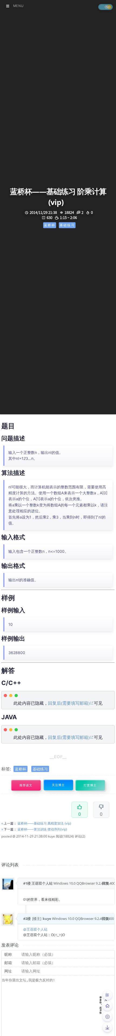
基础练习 (40, 769)
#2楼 (27, 918)
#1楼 (27, 883)
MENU (18, 6)
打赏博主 (90, 785)
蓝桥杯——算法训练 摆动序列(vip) (42, 829)
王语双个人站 (42, 883)
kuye (51, 836)
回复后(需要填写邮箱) (69, 703)
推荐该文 (25, 785)
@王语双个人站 (35, 929)
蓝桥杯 (20, 769)
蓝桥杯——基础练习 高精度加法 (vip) (44, 823)
